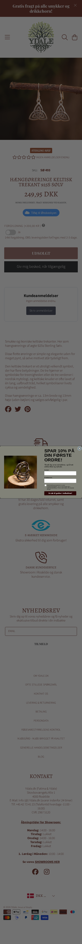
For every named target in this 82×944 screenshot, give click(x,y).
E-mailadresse (48, 477)
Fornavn (46, 469)
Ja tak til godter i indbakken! (60, 493)
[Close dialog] (79, 448)
